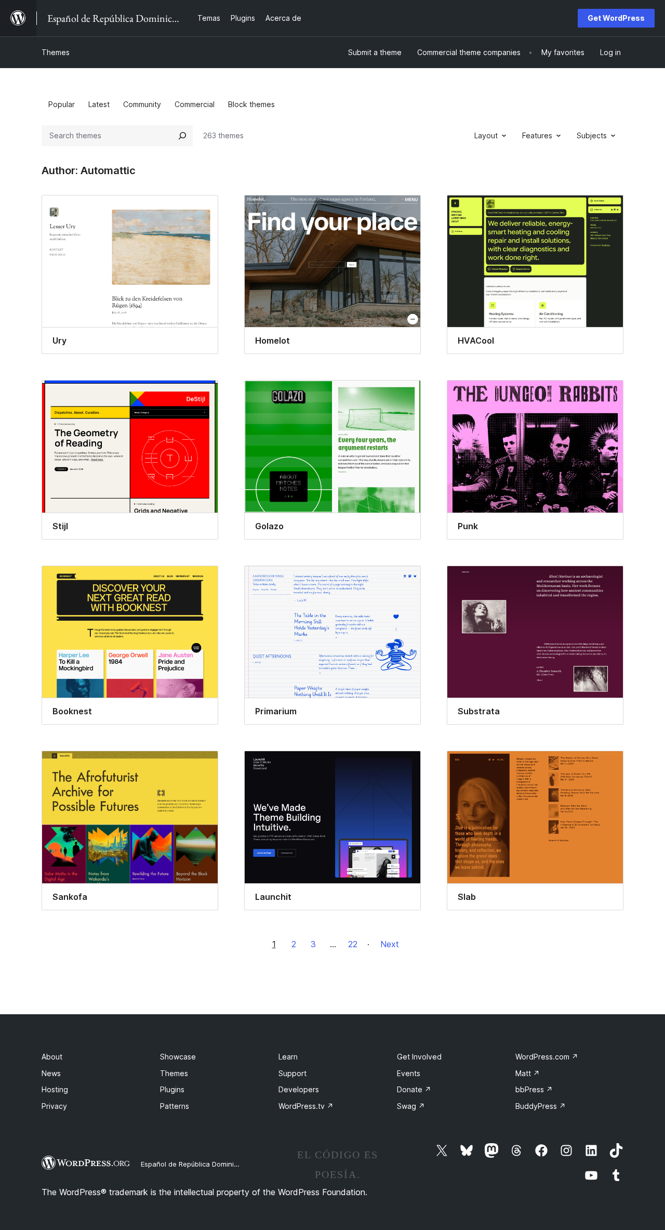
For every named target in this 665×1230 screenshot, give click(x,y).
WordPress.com (546, 1056)
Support (292, 1073)
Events (408, 1073)
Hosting (55, 1089)
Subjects (592, 135)
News (51, 1073)
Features (537, 135)
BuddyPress (540, 1106)
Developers (298, 1089)
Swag (411, 1106)
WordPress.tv (306, 1106)
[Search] (182, 135)
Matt (527, 1073)
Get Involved (419, 1056)
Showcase (178, 1056)
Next (389, 944)
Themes (56, 52)
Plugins (172, 1089)
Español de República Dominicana (195, 1164)
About (52, 1056)
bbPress (534, 1089)
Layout (486, 135)
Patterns (174, 1106)
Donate (414, 1089)
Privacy (54, 1106)
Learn (288, 1056)
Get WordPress (616, 18)
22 (352, 944)
